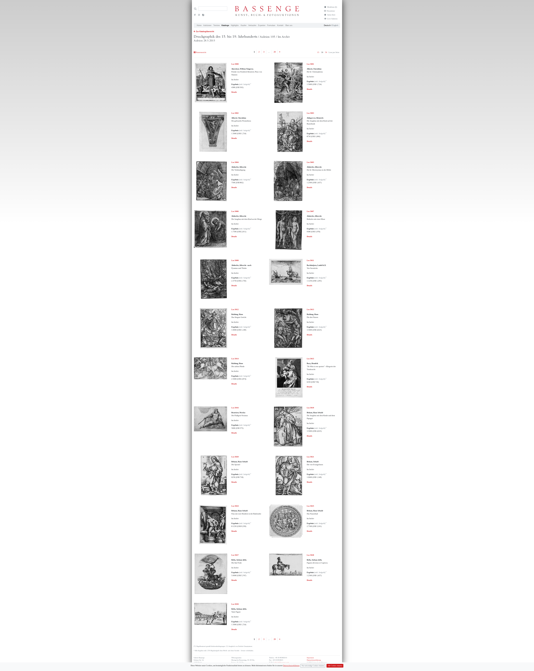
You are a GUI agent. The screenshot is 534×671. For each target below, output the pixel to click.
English (335, 25)
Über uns (288, 25)
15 (318, 52)
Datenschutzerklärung (314, 660)
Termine (216, 25)
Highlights (235, 25)
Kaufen (243, 25)
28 (275, 52)
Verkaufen (252, 25)
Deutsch (327, 25)
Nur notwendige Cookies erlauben (313, 666)
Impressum (310, 657)
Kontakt (280, 25)
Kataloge (225, 25)
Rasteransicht (201, 52)
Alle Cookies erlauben (335, 666)
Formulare (271, 25)
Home (199, 25)
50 (326, 52)
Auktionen (207, 25)
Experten (261, 25)
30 (322, 52)
